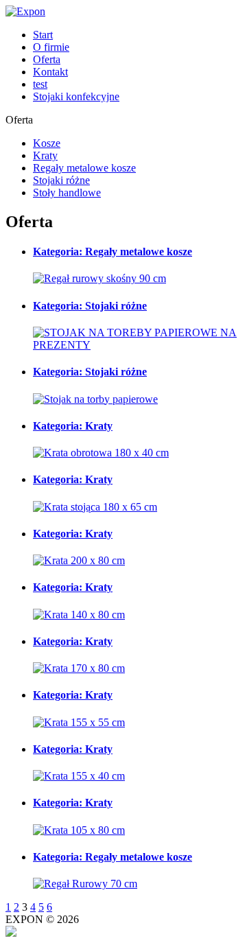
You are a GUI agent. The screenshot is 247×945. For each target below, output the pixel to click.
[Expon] (25, 11)
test (40, 84)
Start (43, 34)
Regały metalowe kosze (84, 168)
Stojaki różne (61, 180)
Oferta (46, 59)
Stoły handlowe (67, 192)
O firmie (51, 47)
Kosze (46, 143)
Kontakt (50, 72)
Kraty (45, 155)
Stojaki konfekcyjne (76, 96)
